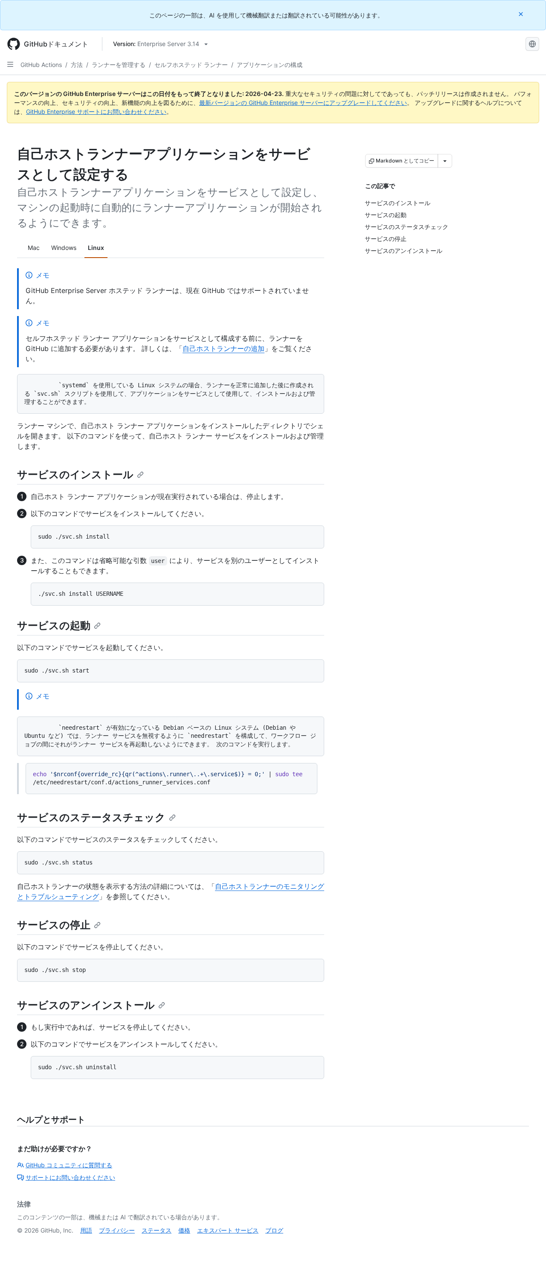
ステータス (156, 1230)
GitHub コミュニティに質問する (69, 1165)
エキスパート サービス (227, 1230)
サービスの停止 (53, 925)
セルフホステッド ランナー (191, 64)
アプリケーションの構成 (269, 64)
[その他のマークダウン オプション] (445, 161)
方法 (77, 64)
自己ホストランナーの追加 (223, 348)
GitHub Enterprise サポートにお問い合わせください (96, 111)
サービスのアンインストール (86, 1005)
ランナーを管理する (118, 64)
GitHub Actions (41, 64)
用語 (86, 1230)
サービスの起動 (53, 625)
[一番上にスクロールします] (527, 1243)
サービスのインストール (75, 474)
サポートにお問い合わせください (70, 1177)
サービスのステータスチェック (91, 817)
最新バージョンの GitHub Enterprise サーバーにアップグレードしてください (303, 102)
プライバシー (117, 1230)
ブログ (274, 1230)
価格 (184, 1230)
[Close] (522, 14)
